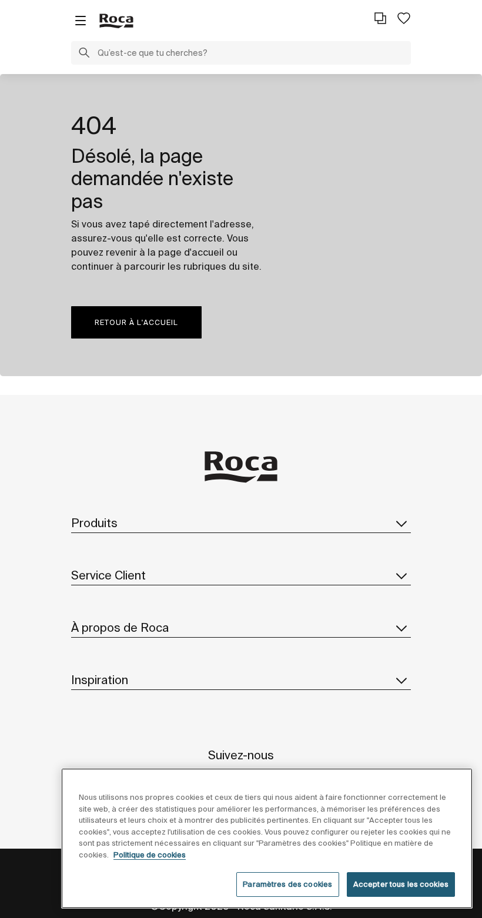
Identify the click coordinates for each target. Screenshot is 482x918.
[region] (267, 838)
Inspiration (99, 679)
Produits (94, 523)
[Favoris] (404, 18)
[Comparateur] (380, 18)
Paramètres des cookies (287, 884)
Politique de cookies (149, 854)
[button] (84, 54)
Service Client (108, 575)
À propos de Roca (120, 627)
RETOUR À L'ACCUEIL (136, 322)
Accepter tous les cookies (400, 884)
